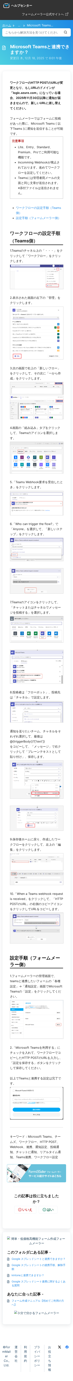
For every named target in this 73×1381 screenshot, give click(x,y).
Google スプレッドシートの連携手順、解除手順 (39, 1267)
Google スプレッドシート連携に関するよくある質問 (39, 1283)
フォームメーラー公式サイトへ (43, 14)
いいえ (27, 1210)
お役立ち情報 (49, 1358)
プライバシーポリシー (37, 1356)
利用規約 (25, 1354)
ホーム (6, 25)
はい (50, 1210)
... (19, 25)
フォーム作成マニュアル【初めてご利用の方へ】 (38, 1302)
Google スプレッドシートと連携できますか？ (39, 1258)
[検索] (65, 32)
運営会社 (16, 1354)
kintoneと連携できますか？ (28, 1275)
